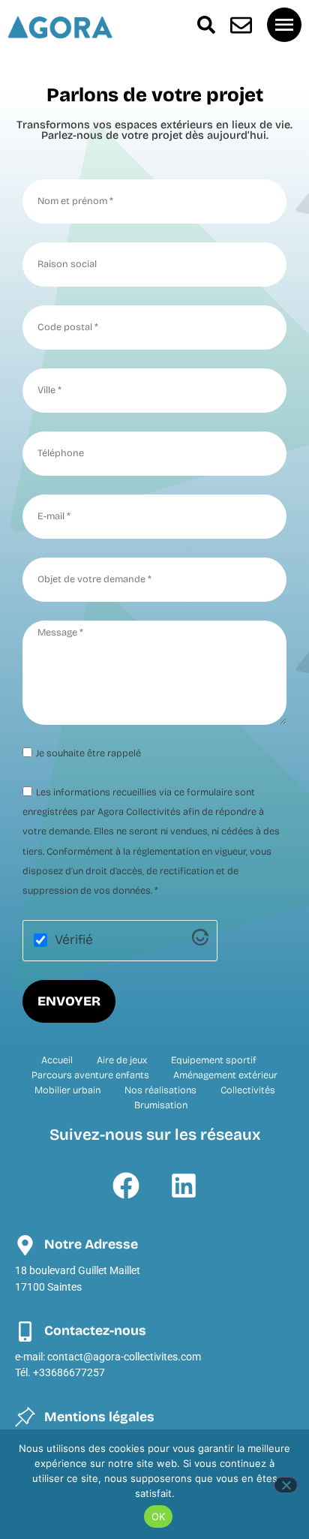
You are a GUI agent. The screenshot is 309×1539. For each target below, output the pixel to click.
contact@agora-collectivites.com (124, 1357)
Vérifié (74, 940)
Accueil (57, 1060)
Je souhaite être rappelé (88, 753)
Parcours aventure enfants (90, 1075)
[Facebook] (126, 1186)
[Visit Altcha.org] (200, 941)
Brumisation (161, 1105)
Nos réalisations (160, 1090)
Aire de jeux (122, 1060)
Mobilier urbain (67, 1090)
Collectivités (247, 1090)
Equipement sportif (213, 1060)
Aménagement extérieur (225, 1075)
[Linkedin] (184, 1186)
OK (159, 1516)
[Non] (286, 1485)
